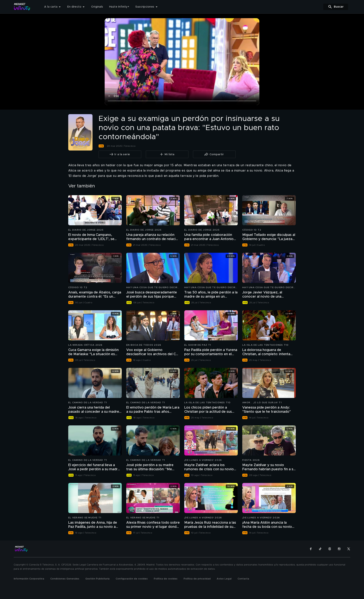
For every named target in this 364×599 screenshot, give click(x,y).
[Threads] (329, 549)
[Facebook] (310, 549)
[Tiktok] (320, 549)
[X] (348, 549)
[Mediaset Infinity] (22, 7)
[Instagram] (339, 549)
